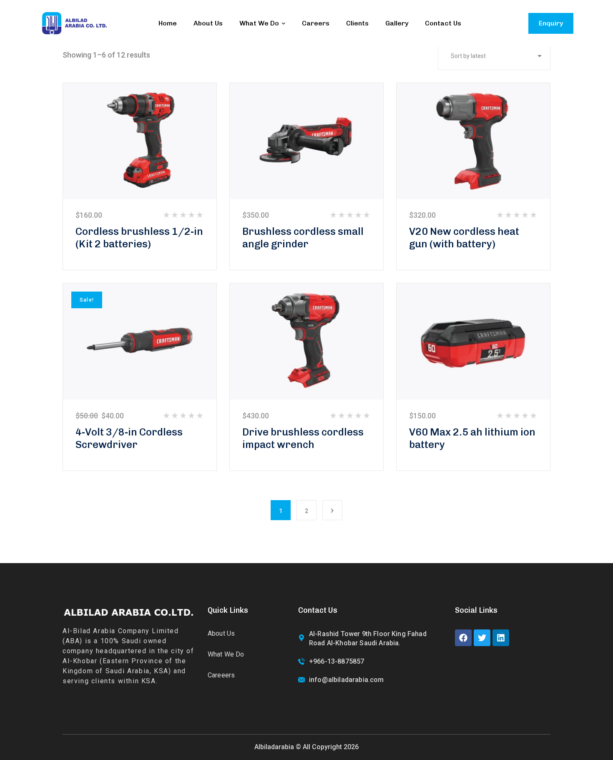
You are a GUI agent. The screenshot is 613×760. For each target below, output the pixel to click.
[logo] (74, 23)
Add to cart (139, 141)
